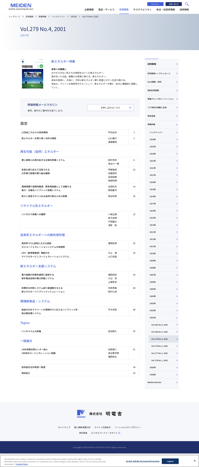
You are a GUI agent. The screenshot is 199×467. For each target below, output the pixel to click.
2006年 (153, 282)
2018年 (153, 196)
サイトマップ (64, 427)
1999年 (153, 374)
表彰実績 (151, 116)
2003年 (153, 303)
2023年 (153, 160)
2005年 (153, 289)
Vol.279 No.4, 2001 (159, 339)
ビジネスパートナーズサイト (104, 432)
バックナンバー (156, 132)
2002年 (153, 310)
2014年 (153, 225)
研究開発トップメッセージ (159, 73)
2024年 (153, 153)
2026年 (153, 139)
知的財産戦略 (153, 90)
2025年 (153, 146)
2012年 (153, 239)
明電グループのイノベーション (161, 98)
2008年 (153, 267)
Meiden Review (154, 382)
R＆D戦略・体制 (154, 81)
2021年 (153, 175)
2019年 (153, 189)
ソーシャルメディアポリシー (128, 427)
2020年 (153, 182)
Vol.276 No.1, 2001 (159, 360)
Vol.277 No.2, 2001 (159, 353)
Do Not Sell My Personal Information (143, 461)
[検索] (187, 4)
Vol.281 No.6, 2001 (159, 324)
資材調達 (83, 432)
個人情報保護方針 (82, 427)
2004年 (153, 296)
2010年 (153, 253)
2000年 (153, 367)
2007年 (153, 274)
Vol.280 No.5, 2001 (159, 331)
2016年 (153, 210)
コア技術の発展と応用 (157, 107)
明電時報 (151, 124)
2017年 (153, 203)
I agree (170, 461)
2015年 (153, 217)
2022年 (153, 168)
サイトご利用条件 (102, 427)
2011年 (153, 246)
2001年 (153, 317)
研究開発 (152, 64)
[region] (99, 461)
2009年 (153, 260)
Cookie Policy (22, 464)
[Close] (195, 461)
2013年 (153, 232)
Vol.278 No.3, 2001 (159, 346)
